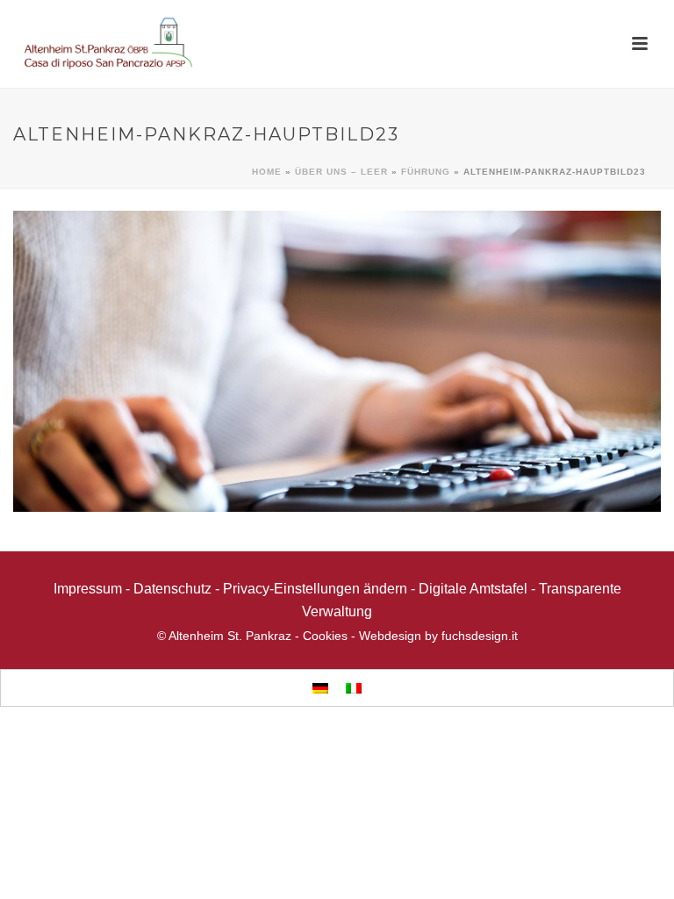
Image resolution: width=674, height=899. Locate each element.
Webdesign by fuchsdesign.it (438, 636)
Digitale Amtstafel (473, 588)
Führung (425, 171)
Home (267, 171)
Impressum (88, 588)
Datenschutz (172, 588)
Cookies (325, 636)
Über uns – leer (341, 171)
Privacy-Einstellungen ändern (315, 588)
